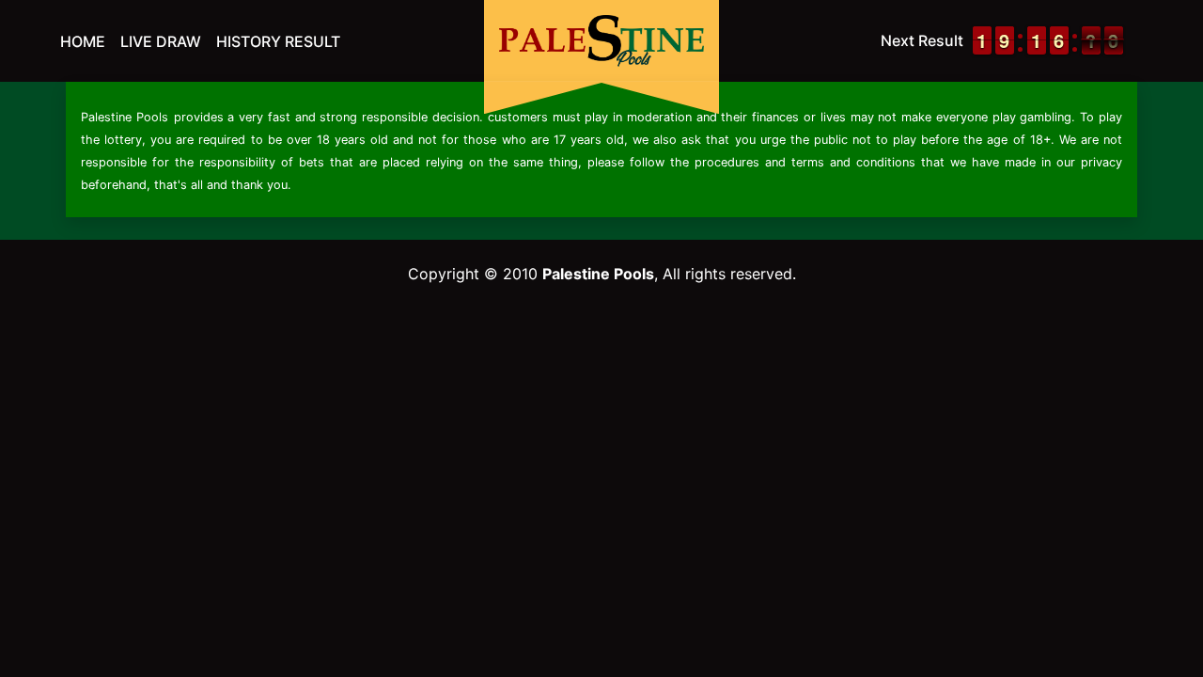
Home (82, 41)
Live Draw (160, 41)
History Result (278, 41)
